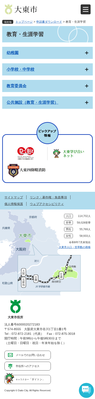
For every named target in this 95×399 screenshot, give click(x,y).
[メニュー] (86, 9)
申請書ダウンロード (49, 21)
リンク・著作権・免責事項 (48, 197)
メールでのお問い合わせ (30, 355)
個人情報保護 (13, 204)
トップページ (24, 21)
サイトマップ (13, 197)
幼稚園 (13, 53)
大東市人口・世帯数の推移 (75, 247)
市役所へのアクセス (28, 366)
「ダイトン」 (30, 379)
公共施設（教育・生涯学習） (32, 102)
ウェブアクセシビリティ (47, 204)
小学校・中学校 (20, 69)
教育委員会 (17, 86)
